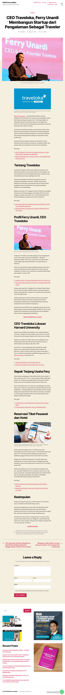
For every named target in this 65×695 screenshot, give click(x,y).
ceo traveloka (29, 530)
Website (16, 584)
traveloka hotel (19, 533)
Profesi (32, 12)
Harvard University (19, 355)
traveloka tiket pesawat (38, 533)
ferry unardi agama (37, 530)
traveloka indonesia (28, 533)
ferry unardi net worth (26, 532)
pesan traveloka (44, 532)
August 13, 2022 (32, 31)
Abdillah (23, 31)
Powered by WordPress (25, 691)
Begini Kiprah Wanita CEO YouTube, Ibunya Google (29, 365)
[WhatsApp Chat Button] (62, 692)
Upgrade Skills (52, 2)
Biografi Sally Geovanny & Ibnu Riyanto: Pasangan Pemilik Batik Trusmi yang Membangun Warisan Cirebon (16, 661)
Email (34, 578)
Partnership (50, 4)
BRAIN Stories (37, 2)
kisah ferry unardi (36, 532)
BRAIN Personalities (9, 2)
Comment (16, 565)
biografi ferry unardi (20, 530)
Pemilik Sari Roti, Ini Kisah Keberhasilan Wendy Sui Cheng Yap (32, 280)
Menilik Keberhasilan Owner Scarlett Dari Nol (27, 362)
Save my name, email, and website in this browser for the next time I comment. (32, 590)
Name (16, 578)
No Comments (43, 31)
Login (55, 4)
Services (44, 2)
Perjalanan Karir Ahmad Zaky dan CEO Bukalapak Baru (30, 407)
